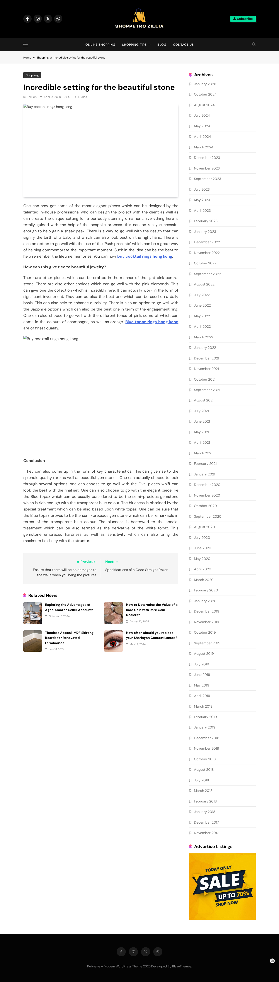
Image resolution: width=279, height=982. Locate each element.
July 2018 (201, 780)
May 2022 (202, 316)
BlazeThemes (181, 966)
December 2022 (207, 242)
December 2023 (207, 157)
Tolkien (32, 97)
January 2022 (205, 347)
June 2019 (202, 674)
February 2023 (206, 221)
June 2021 (202, 421)
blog (162, 45)
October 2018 (205, 759)
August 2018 (204, 769)
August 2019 (204, 653)
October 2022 (205, 263)
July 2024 (202, 115)
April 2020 (202, 569)
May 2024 (202, 126)
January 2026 (205, 84)
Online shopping (100, 45)
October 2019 (205, 632)
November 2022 (207, 252)
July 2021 (201, 411)
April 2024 (202, 136)
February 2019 (205, 717)
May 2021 (201, 432)
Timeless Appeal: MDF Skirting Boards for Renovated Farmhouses (69, 638)
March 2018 (203, 790)
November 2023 (207, 168)
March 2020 (204, 579)
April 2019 (202, 695)
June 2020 (202, 548)
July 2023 (202, 189)
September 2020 (207, 516)
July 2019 (201, 664)
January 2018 (204, 811)
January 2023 (205, 231)
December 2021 (206, 358)
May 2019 (201, 685)
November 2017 (206, 833)
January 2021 (204, 474)
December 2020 (207, 484)
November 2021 (206, 368)
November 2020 (207, 495)
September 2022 (207, 274)
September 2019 (207, 643)
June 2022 (202, 305)
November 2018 (206, 748)
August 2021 (204, 400)
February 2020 (206, 590)
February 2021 (205, 463)
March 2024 (203, 147)
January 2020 (205, 601)
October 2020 (205, 506)
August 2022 (204, 284)
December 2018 (206, 738)
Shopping (32, 75)
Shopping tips (134, 45)
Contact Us (183, 45)
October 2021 (205, 379)
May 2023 (202, 200)
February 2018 (205, 801)
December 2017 (206, 822)
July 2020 (202, 537)
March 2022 (203, 337)
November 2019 (206, 622)
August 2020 (204, 527)
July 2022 (202, 295)
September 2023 (207, 178)
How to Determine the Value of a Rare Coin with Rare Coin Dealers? (152, 610)
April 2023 (202, 210)
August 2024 (204, 105)
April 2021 (202, 442)
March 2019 (203, 706)
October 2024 (205, 94)
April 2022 (202, 326)
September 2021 (207, 390)
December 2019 (206, 611)
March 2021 (203, 453)
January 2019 (204, 727)
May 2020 (202, 558)
